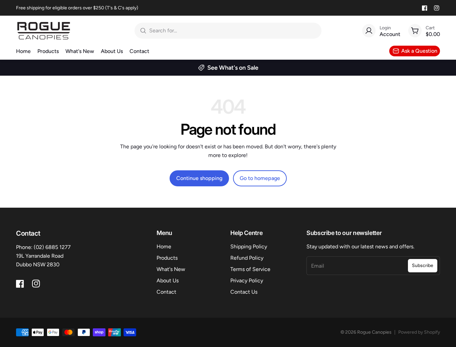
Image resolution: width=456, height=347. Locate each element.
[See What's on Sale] (228, 68)
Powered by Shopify (419, 332)
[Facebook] (424, 8)
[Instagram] (436, 8)
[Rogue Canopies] (43, 31)
